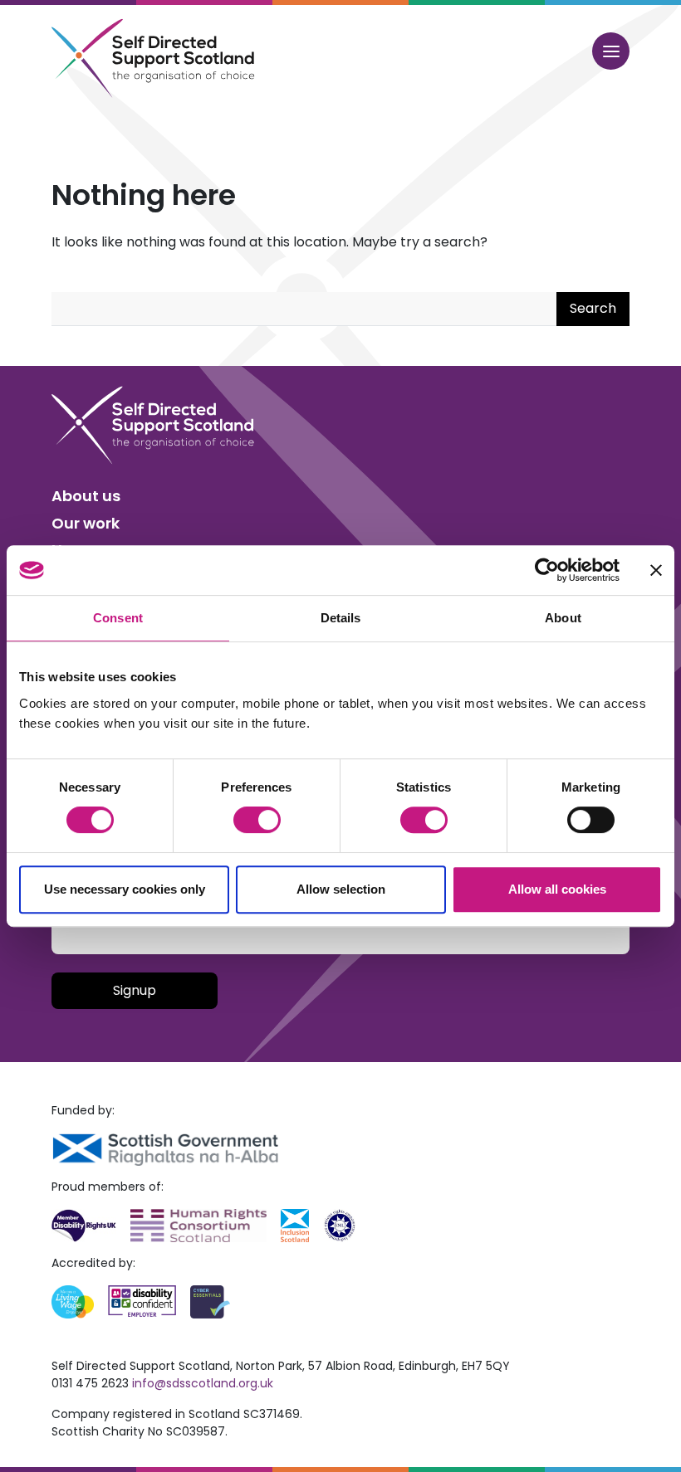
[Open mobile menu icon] (611, 51)
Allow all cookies (557, 889)
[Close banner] (656, 570)
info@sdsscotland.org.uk (202, 1383)
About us (85, 495)
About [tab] (563, 618)
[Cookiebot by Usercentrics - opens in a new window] (547, 570)
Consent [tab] (118, 618)
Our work (85, 523)
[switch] (257, 820)
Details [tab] (341, 618)
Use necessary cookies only (124, 889)
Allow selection (340, 889)
